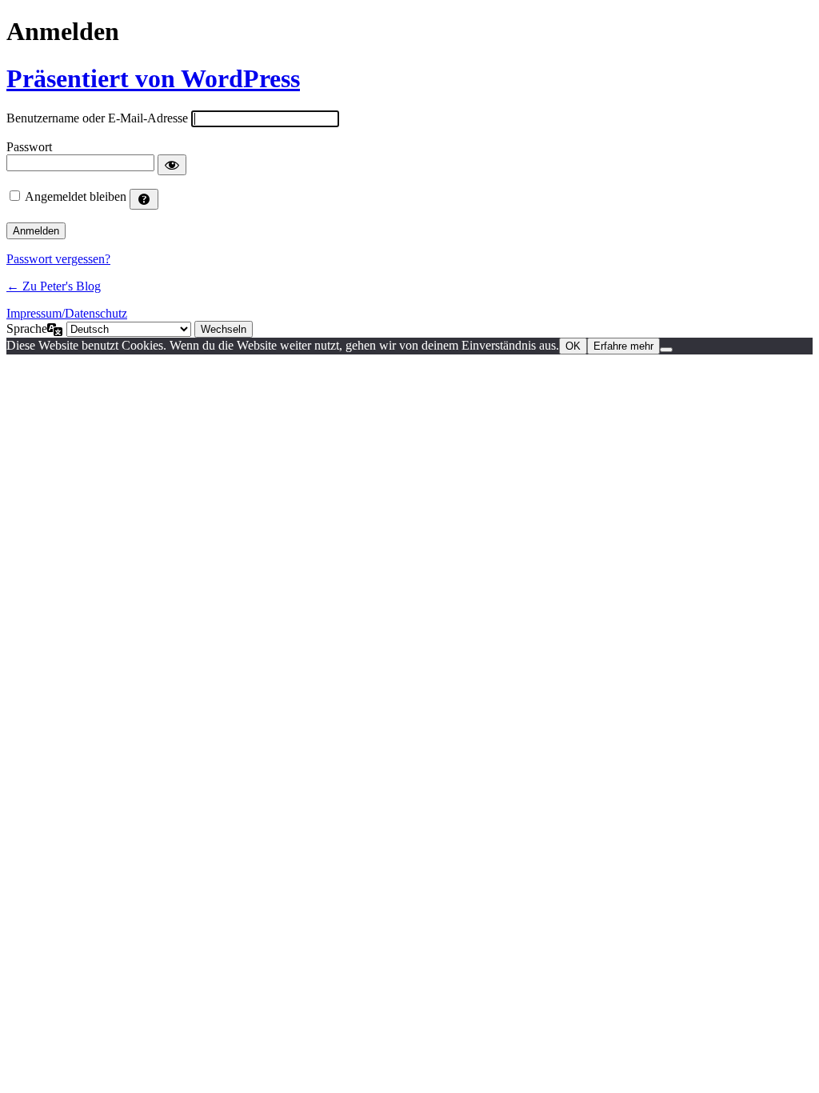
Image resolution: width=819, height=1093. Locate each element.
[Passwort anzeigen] (172, 164)
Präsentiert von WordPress (153, 78)
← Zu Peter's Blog (53, 286)
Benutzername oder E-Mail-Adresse (97, 118)
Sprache (26, 328)
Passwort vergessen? (58, 259)
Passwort (29, 147)
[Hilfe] (144, 199)
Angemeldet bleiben (75, 196)
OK (573, 346)
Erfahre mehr (623, 346)
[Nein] (666, 349)
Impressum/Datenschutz (66, 313)
